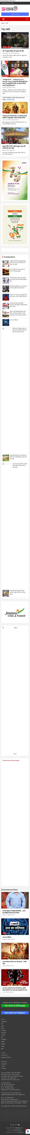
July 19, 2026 (5, 965)
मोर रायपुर (3, 1030)
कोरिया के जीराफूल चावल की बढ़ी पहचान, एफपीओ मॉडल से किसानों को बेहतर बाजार (19, 330)
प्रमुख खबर (4, 1021)
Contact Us (4, 1055)
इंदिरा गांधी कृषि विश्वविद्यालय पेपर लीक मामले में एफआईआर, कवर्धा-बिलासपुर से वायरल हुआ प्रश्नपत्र (18, 313)
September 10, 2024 (7, 53)
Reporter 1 (17, 53)
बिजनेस (3, 1042)
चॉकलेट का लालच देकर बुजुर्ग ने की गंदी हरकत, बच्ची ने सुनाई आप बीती (18, 295)
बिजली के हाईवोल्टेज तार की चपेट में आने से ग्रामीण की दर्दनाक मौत (18, 287)
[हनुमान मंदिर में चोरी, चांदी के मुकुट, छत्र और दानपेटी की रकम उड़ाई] (15, 135)
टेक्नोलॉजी (3, 1039)
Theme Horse (17, 1130)
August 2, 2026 (6, 939)
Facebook (4, 1061)
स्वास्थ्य (2, 1046)
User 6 (13, 87)
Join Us (3, 1053)
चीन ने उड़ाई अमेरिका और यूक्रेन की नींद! (13, 51)
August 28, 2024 (6, 87)
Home (3, 1019)
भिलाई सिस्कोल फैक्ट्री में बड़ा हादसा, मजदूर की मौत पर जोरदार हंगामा (18, 592)
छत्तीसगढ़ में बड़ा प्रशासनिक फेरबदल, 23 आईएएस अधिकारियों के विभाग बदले (18, 304)
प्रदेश (2, 1028)
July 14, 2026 (5, 992)
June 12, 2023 (6, 119)
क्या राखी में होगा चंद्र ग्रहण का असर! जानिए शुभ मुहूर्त (17, 270)
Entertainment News (10, 890)
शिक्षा (2, 1048)
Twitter (3, 1066)
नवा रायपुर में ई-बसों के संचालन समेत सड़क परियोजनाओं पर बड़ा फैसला (19, 465)
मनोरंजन (4, 111)
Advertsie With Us (6, 1057)
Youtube (3, 1068)
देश (8, 75)
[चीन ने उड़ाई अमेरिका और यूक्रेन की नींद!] (15, 40)
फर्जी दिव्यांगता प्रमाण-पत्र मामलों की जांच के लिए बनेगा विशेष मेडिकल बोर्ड (18, 279)
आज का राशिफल (14, 320)
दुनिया (9, 47)
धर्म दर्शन (4, 142)
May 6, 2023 (5, 150)
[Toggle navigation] (3, 19)
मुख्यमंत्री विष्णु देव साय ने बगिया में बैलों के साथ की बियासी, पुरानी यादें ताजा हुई (18, 457)
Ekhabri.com (19, 1128)
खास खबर (5, 47)
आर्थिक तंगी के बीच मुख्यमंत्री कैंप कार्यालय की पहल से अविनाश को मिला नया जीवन (18, 262)
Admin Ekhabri (15, 119)
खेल (2, 1037)
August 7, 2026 (6, 914)
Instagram (4, 1064)
